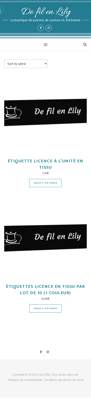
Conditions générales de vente (64, 380)
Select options (45, 183)
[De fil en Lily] (45, 19)
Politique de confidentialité (25, 380)
